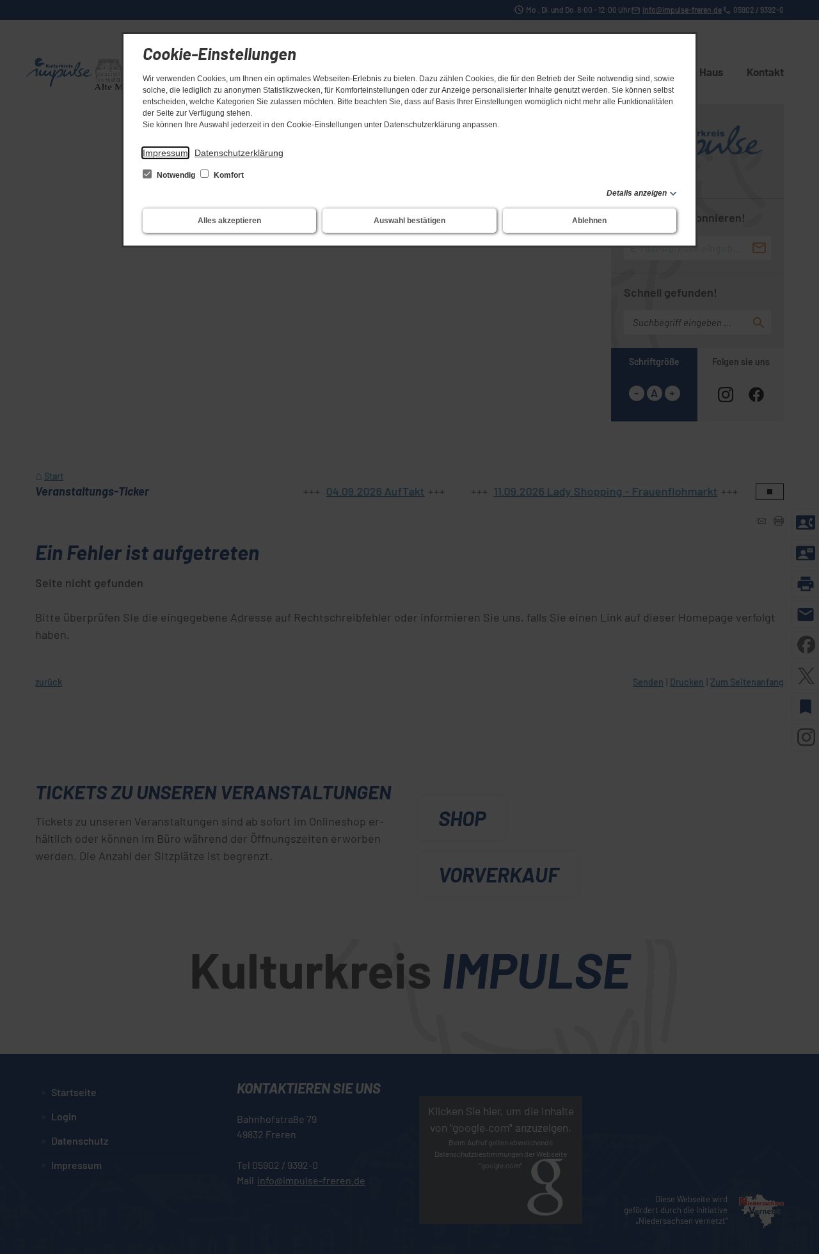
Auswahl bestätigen (409, 220)
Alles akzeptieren (229, 220)
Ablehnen (589, 220)
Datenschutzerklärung (239, 153)
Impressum (165, 153)
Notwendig (176, 175)
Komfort (228, 175)
